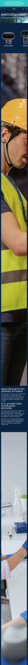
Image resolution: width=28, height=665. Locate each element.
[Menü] (1, 8)
